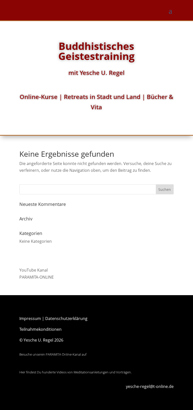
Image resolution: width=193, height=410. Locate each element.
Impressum (30, 318)
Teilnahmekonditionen (40, 329)
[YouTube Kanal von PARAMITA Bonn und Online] (38, 365)
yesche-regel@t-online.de (150, 386)
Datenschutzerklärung (66, 318)
